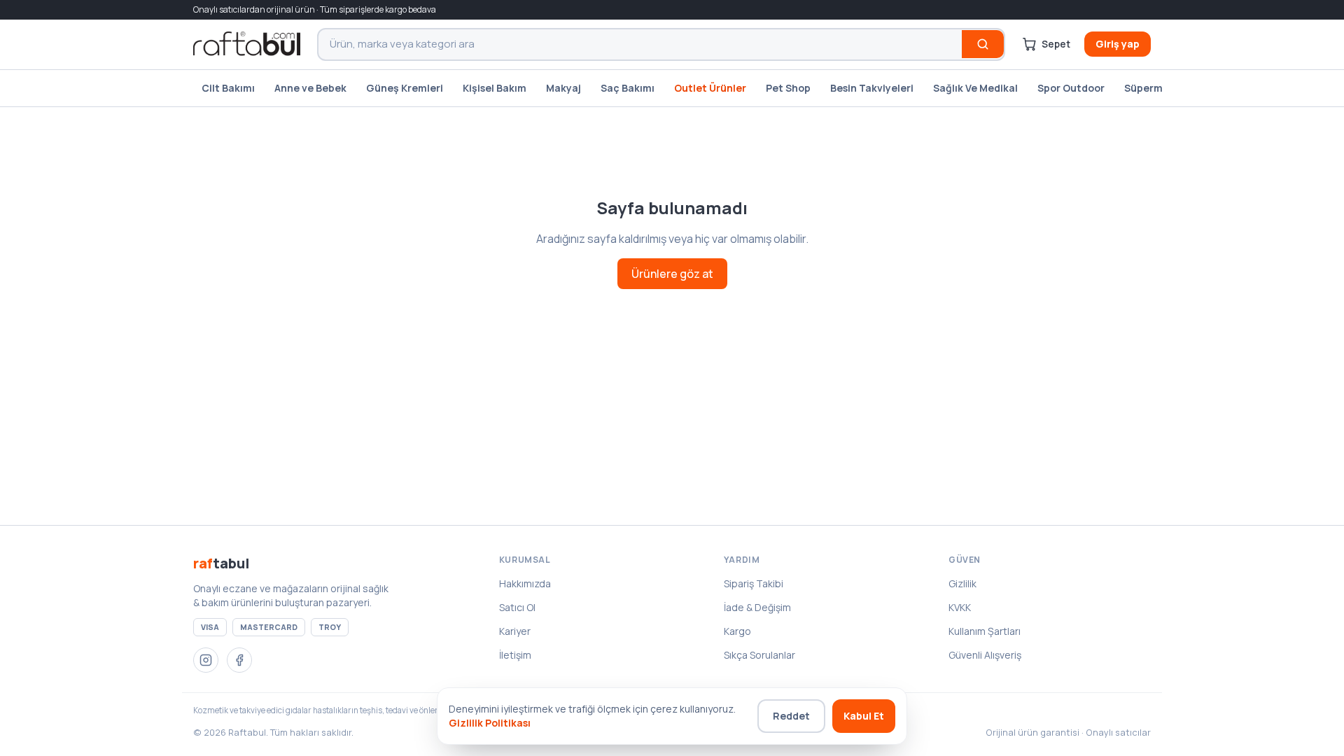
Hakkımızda (525, 583)
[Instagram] (205, 660)
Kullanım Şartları (984, 631)
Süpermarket (1157, 87)
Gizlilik (962, 583)
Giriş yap (1118, 43)
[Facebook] (239, 660)
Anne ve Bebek (310, 87)
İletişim (515, 655)
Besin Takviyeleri (871, 87)
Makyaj (563, 87)
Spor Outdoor (1071, 87)
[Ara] (983, 44)
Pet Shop (788, 87)
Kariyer (515, 631)
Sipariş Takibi (753, 583)
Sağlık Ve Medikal (975, 87)
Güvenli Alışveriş (984, 655)
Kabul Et (864, 715)
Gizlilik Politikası (490, 722)
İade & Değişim (757, 607)
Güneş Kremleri (404, 87)
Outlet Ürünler (710, 87)
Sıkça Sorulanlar (759, 655)
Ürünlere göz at (672, 273)
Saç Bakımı (627, 87)
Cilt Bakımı (228, 87)
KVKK (959, 607)
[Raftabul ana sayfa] (246, 44)
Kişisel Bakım (494, 87)
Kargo (737, 631)
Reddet (791, 715)
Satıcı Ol (517, 607)
